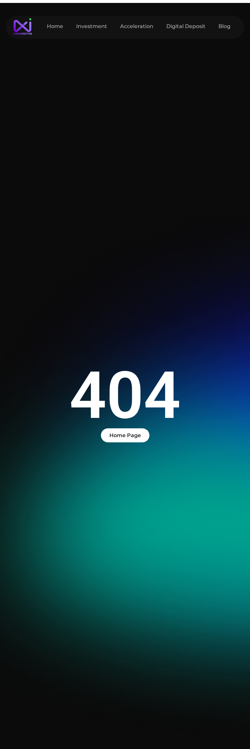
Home (55, 26)
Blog (224, 26)
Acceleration (136, 26)
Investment (91, 26)
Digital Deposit (185, 26)
